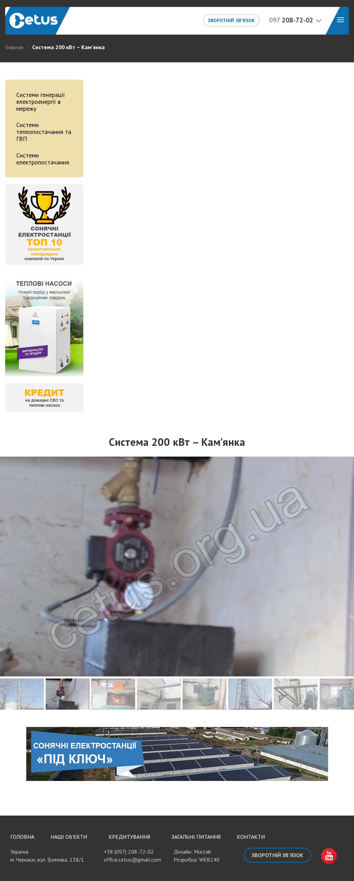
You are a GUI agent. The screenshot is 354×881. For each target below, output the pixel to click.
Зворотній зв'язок (231, 20)
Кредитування (129, 793)
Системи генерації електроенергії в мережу (40, 102)
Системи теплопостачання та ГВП (43, 132)
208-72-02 (291, 20)
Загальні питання (196, 793)
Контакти (251, 793)
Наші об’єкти (68, 793)
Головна (22, 793)
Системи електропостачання (42, 158)
